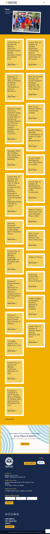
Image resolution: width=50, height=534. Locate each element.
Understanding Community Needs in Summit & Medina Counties (35, 303)
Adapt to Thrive (35, 257)
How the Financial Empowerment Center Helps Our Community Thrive (14, 228)
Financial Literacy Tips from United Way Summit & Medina (14, 319)
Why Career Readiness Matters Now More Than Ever (35, 236)
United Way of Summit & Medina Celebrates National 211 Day (14, 367)
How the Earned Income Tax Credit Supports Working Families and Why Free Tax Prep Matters (35, 82)
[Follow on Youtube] (15, 514)
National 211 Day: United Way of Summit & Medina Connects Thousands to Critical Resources (14, 83)
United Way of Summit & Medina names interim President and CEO (35, 331)
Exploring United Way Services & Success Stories (35, 277)
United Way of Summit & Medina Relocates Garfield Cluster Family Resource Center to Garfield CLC (14, 50)
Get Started (30, 463)
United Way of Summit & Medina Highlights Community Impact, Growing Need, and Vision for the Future (35, 50)
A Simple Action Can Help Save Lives (14, 343)
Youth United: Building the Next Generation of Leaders (35, 161)
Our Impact (10, 519)
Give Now (25, 444)
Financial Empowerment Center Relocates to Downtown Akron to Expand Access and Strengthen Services (14, 289)
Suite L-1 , (18, 491)
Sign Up (9, 502)
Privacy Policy (29, 532)
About (8, 523)
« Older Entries (9, 419)
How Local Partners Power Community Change (35, 109)
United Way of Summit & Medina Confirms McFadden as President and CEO (14, 257)
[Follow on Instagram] (17, 514)
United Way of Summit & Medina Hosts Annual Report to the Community (35, 186)
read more (11, 64)
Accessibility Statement (37, 532)
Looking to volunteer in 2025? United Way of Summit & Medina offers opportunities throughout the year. (14, 397)
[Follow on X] (12, 514)
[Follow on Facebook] (9, 514)
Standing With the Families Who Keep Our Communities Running (14, 154)
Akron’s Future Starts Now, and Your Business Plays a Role (35, 212)
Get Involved (11, 521)
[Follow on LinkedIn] (6, 514)
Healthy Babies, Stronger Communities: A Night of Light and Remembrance (35, 135)
